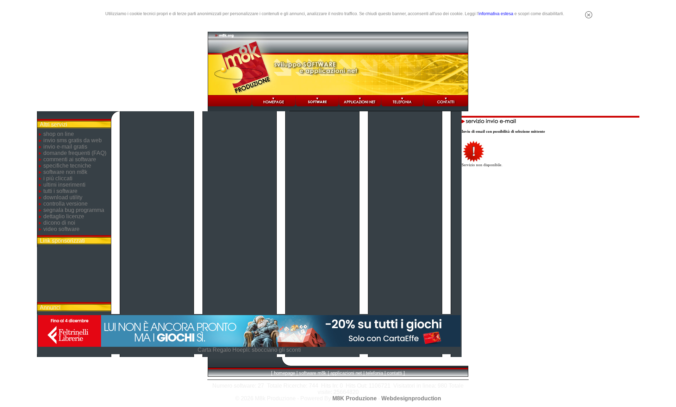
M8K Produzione (354, 398)
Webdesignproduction (411, 398)
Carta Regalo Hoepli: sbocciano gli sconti (249, 350)
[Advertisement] (74, 274)
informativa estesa (495, 13)
